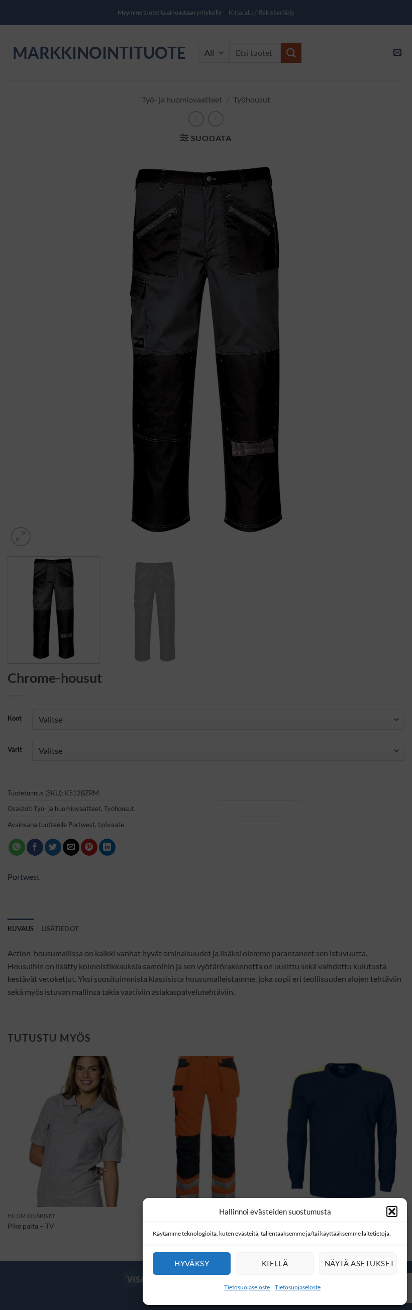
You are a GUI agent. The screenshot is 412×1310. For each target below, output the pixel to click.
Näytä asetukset (360, 1263)
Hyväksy (191, 1263)
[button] (392, 1211)
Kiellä (275, 1263)
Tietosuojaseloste (247, 1287)
